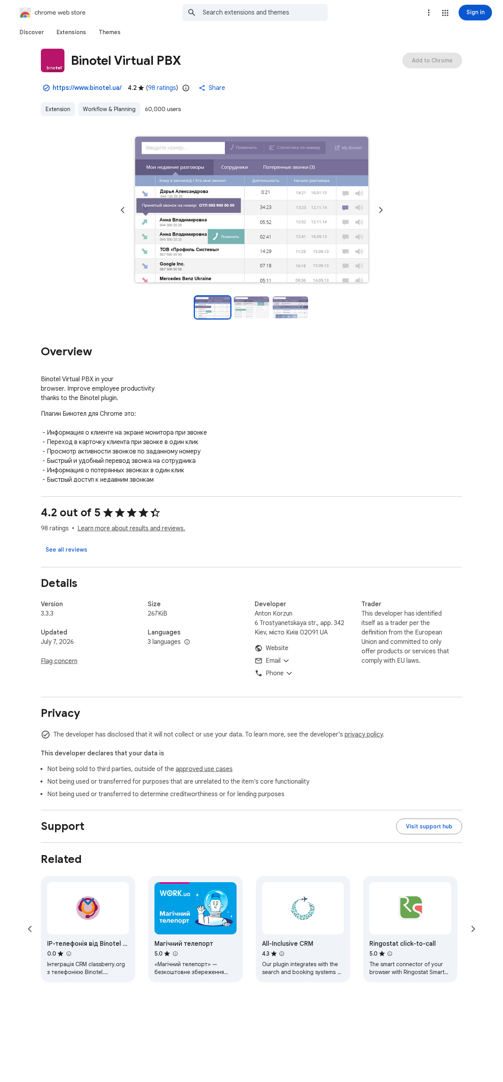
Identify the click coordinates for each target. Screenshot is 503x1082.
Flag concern (59, 661)
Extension (58, 109)
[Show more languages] (187, 642)
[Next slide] (381, 210)
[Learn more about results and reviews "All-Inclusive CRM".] (281, 953)
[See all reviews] (66, 549)
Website (277, 648)
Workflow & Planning (109, 109)
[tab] (31, 32)
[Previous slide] (122, 210)
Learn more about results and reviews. (131, 528)
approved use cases (204, 769)
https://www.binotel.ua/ (87, 88)
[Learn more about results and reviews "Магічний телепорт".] (174, 953)
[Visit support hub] (429, 826)
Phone (275, 673)
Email (273, 661)
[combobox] (265, 12)
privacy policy (364, 734)
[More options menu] (429, 12)
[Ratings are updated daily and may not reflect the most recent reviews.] (186, 88)
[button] (445, 13)
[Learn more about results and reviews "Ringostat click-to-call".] (389, 953)
